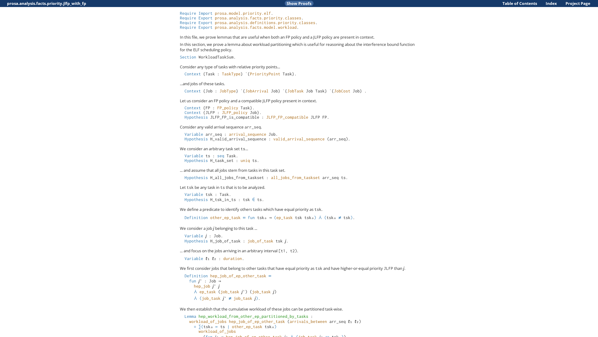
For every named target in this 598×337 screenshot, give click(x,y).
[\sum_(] (201, 326)
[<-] (217, 326)
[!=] (340, 217)
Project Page (578, 3)
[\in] (254, 199)
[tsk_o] (261, 217)
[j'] (200, 281)
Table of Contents (519, 3)
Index (551, 3)
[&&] (320, 217)
